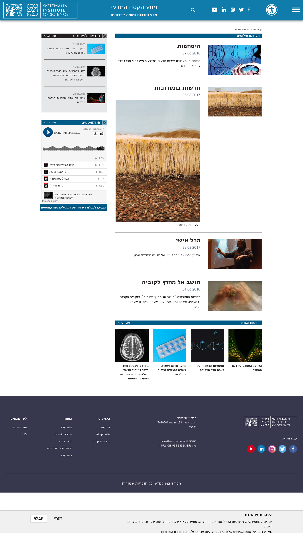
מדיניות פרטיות (63, 434)
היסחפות (188, 46)
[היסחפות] (235, 60)
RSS (24, 434)
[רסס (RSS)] (104, 36)
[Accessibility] (271, 10)
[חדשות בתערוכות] (235, 101)
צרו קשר (105, 427)
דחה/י (58, 518)
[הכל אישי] (235, 254)
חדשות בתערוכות (177, 88)
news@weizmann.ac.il (174, 441)
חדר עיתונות (20, 427)
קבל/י (38, 518)
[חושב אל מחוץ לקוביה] (235, 296)
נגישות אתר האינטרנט (59, 448)
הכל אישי (188, 241)
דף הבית (257, 29)
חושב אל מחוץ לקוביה (171, 282)
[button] (193, 10)
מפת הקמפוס (102, 434)
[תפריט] (296, 10)
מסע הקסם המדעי (133, 10)
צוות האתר (66, 455)
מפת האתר (66, 427)
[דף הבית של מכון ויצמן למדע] (40, 10)
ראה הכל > (124, 322)
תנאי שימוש (65, 441)
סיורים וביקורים (101, 441)
